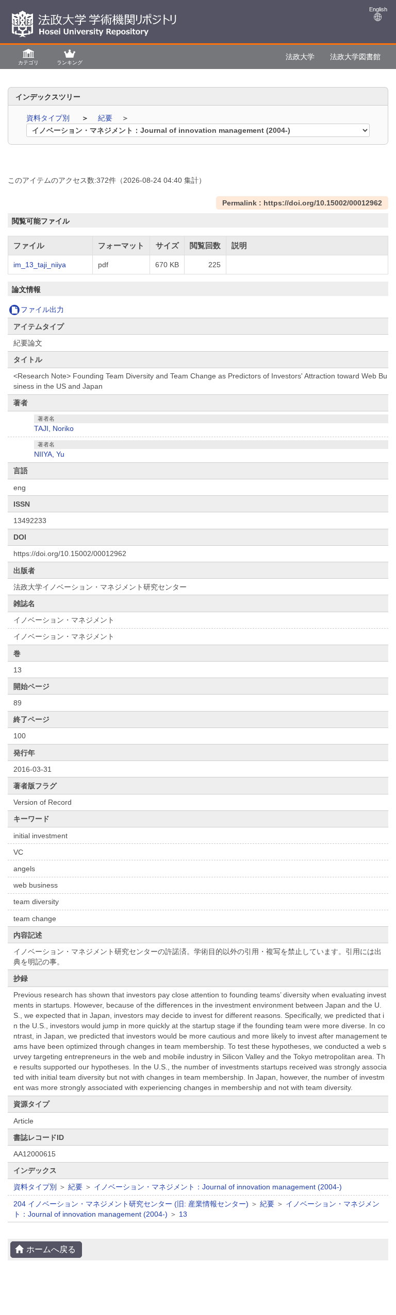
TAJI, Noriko (54, 428)
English (378, 9)
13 (183, 1214)
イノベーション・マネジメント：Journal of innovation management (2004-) (218, 1187)
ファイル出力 (42, 309)
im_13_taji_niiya (39, 265)
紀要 (106, 118)
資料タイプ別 (49, 118)
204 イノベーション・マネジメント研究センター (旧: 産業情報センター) (131, 1204)
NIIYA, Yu (49, 454)
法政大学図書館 (355, 57)
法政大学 (300, 57)
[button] (28, 56)
